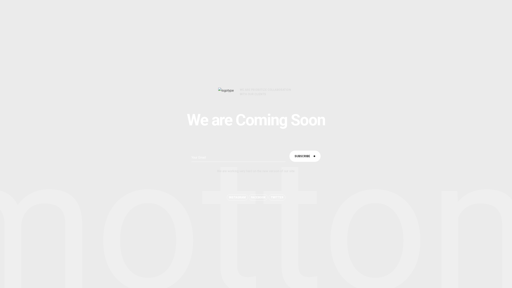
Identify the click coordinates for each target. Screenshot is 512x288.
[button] (237, 197)
